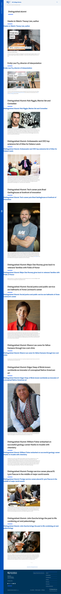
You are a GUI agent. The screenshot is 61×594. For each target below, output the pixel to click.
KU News (47, 579)
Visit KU (47, 573)
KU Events (47, 581)
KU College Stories (16, 2)
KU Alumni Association (49, 586)
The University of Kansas (54, 590)
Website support (37, 589)
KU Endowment (48, 577)
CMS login (43, 589)
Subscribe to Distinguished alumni (32, 566)
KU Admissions (48, 575)
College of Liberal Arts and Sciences (38, 573)
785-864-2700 (10, 580)
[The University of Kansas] (12, 573)
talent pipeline (36, 256)
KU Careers (47, 584)
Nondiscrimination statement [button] (12, 590)
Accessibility (32, 589)
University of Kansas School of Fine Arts (18, 92)
